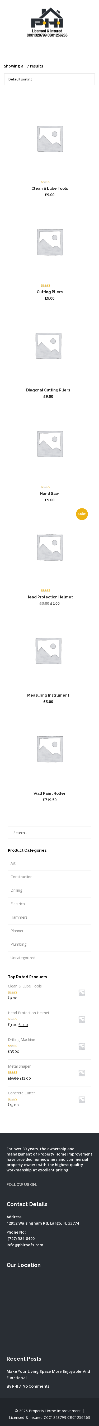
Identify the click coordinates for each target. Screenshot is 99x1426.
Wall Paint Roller (49, 793)
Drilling (16, 890)
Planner (17, 930)
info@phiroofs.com (25, 1244)
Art (13, 863)
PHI (15, 1386)
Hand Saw (49, 493)
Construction (21, 876)
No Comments (35, 1386)
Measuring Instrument (48, 695)
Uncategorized (23, 957)
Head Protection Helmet (49, 597)
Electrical (18, 903)
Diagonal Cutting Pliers (48, 390)
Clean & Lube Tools (49, 188)
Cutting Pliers (50, 292)
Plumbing (18, 944)
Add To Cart (49, 168)
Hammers (19, 917)
